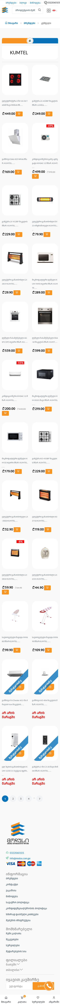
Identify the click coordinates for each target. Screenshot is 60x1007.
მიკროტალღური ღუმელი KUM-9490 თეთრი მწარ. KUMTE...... (45, 284)
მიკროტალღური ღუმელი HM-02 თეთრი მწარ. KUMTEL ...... (15, 462)
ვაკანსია (11, 890)
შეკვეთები (12, 939)
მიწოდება (35, 3)
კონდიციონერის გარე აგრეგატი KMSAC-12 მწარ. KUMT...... (45, 163)
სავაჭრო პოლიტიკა (17, 902)
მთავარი (13, 23)
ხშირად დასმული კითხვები (22, 914)
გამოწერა (43, 986)
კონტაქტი (12, 884)
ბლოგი (23, 3)
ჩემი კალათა (13, 933)
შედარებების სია (16, 951)
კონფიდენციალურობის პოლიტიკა (26, 908)
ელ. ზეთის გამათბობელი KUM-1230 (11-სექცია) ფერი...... (15, 771)
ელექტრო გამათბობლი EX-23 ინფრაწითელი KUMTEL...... (45, 225)
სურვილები (13, 945)
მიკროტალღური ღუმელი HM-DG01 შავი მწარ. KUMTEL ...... (45, 400)
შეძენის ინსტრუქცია (18, 920)
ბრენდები (11, 3)
